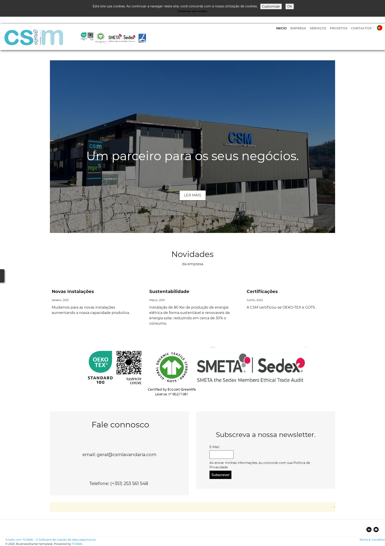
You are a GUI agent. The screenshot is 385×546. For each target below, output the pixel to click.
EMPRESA (298, 28)
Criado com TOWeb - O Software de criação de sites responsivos (50, 539)
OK (289, 6)
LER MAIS (192, 195)
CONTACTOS (361, 28)
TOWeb (77, 544)
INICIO (281, 28)
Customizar (271, 6)
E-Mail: (214, 447)
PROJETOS (338, 28)
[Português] (380, 27)
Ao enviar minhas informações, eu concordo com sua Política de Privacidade (259, 465)
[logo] (80, 38)
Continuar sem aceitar (192, 11)
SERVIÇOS (318, 28)
